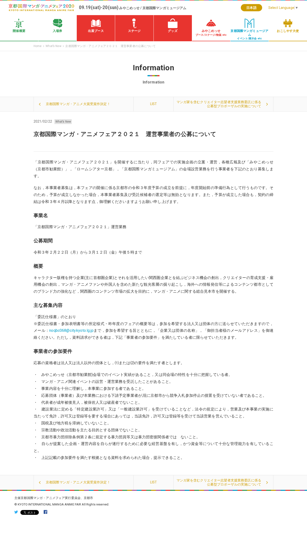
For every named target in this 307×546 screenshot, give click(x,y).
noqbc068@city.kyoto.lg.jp (71, 330)
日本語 (251, 8)
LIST (153, 104)
